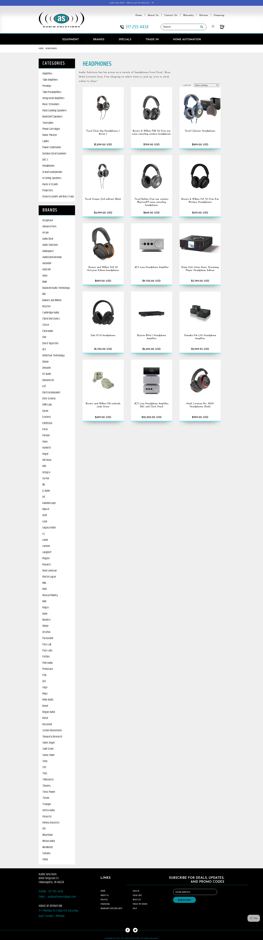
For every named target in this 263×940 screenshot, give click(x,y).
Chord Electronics (51, 319)
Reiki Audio (47, 700)
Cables (45, 141)
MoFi (44, 589)
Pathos (46, 657)
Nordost (46, 620)
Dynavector (48, 380)
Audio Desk (47, 239)
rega (44, 687)
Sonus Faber (48, 755)
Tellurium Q (48, 780)
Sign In (136, 891)
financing (105, 904)
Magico (46, 558)
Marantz (46, 565)
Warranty (188, 15)
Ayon (44, 276)
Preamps (46, 86)
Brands (98, 39)
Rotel (45, 718)
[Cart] (219, 27)
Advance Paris (49, 226)
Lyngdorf (46, 552)
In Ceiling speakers (51, 178)
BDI (44, 294)
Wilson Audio (48, 841)
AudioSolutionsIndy (52, 257)
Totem (45, 798)
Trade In (152, 39)
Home (138, 15)
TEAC (44, 773)
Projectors (47, 190)
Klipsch (45, 509)
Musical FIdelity (50, 595)
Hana (44, 442)
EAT (44, 386)
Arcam (45, 233)
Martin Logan (49, 577)
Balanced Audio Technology (56, 288)
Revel (45, 706)
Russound (47, 724)
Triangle (46, 804)
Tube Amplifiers (50, 80)
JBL (43, 484)
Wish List (137, 900)
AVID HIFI (46, 269)
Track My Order (140, 904)
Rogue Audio (48, 712)
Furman (46, 435)
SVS (44, 767)
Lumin (45, 540)
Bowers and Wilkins (52, 300)
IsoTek (45, 478)
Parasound (47, 638)
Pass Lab (46, 644)
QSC (44, 681)
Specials (125, 39)
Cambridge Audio (50, 313)
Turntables (48, 123)
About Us (153, 15)
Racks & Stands (50, 184)
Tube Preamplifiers (51, 92)
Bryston (46, 306)
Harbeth (46, 448)
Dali (44, 337)
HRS (44, 466)
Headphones (51, 48)
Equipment (70, 39)
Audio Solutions (50, 245)
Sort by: (187, 85)
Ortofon (46, 632)
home (103, 891)
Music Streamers (51, 104)
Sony (44, 761)
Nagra (45, 607)
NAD (44, 601)
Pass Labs (47, 650)
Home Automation (187, 39)
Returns (203, 15)
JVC (44, 497)
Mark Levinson (49, 571)
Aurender (47, 263)
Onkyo (45, 626)
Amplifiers (47, 74)
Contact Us (170, 15)
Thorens (46, 786)
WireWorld (47, 847)
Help (135, 908)
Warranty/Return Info (111, 908)
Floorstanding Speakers (54, 110)
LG (43, 534)
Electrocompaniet (51, 392)
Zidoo (45, 859)
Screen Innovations (52, 730)
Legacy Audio (49, 528)
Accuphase (47, 220)
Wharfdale (47, 835)
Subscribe (184, 900)
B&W (44, 282)
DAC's (45, 160)
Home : (42, 48)
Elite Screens (49, 399)
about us (105, 895)
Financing (219, 15)
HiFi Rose (46, 460)
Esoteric (46, 417)
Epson (45, 411)
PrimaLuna (47, 669)
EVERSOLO (47, 423)
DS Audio (46, 374)
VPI (44, 829)
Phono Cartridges (51, 129)
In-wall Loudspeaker (52, 172)
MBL (44, 583)
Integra (46, 472)
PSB (44, 675)
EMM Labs (47, 405)
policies (104, 900)
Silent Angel (48, 743)
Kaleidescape (49, 503)
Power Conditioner (51, 147)
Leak (44, 521)
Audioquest (48, 251)
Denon (45, 362)
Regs (45, 694)
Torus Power (48, 792)
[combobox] (179, 27)
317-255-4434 (137, 26)
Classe (45, 325)
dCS (44, 349)
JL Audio (46, 491)
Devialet (46, 368)
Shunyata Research (52, 737)
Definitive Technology (53, 355)
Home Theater (49, 135)
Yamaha (46, 853)
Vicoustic (47, 816)
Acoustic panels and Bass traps (58, 196)
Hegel (45, 454)
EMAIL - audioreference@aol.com (57, 897)
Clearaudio (47, 331)
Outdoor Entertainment (54, 154)
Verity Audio (48, 810)
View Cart (137, 895)
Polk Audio (47, 663)
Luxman (46, 546)
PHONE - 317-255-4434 (51, 891)
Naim (44, 614)
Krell (44, 515)
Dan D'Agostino (50, 343)
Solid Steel (48, 749)
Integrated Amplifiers (53, 98)
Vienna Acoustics (51, 823)
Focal (45, 429)
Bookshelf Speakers (52, 117)
